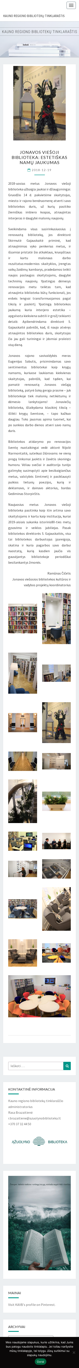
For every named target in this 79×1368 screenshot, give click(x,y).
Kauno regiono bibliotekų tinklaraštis (34, 16)
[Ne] (74, 1352)
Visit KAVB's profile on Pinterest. (31, 1304)
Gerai (40, 1361)
